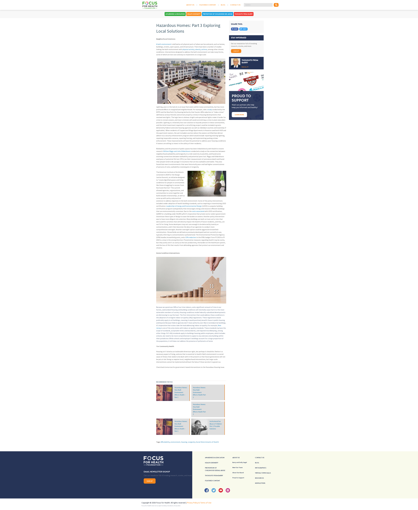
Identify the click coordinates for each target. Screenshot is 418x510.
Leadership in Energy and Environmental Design (184, 206)
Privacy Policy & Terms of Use (199, 502)
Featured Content (207, 5)
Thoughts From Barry (244, 14)
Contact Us (235, 5)
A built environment (163, 44)
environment (175, 442)
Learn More (239, 115)
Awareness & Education (175, 14)
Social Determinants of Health (207, 442)
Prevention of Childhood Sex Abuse (217, 14)
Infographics (260, 468)
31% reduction (190, 237)
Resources (259, 478)
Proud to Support (238, 478)
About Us (190, 5)
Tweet (244, 29)
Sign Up (236, 51)
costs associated (198, 211)
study (210, 109)
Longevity (191, 442)
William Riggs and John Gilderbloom (177, 151)
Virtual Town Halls (263, 473)
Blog (223, 5)
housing (184, 442)
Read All (244, 67)
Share (235, 29)
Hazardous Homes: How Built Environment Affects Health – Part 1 (180, 392)
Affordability (165, 442)
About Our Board (238, 473)
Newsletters (260, 483)
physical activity (188, 49)
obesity (198, 49)
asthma (204, 49)
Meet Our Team (237, 467)
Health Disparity (194, 14)
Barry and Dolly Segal (239, 462)
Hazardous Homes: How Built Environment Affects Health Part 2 (199, 392)
